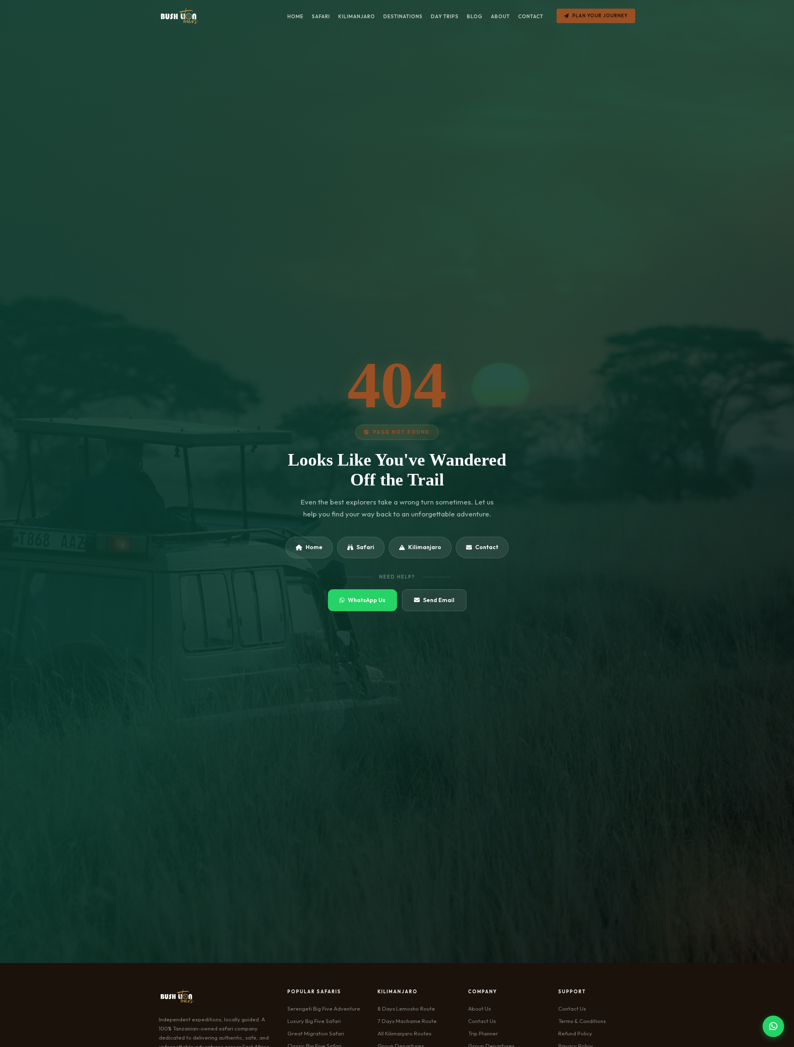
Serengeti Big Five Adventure (323, 1008)
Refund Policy (575, 1033)
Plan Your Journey (600, 16)
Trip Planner (483, 1033)
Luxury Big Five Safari (314, 1021)
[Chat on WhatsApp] (773, 1026)
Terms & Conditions (582, 1021)
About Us (479, 1008)
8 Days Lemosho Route (406, 1008)
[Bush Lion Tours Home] (179, 16)
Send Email (438, 600)
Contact (486, 547)
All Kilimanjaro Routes (404, 1033)
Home (314, 547)
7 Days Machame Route (407, 1021)
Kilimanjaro (424, 547)
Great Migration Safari (315, 1033)
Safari (365, 547)
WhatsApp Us (366, 600)
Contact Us (482, 1021)
